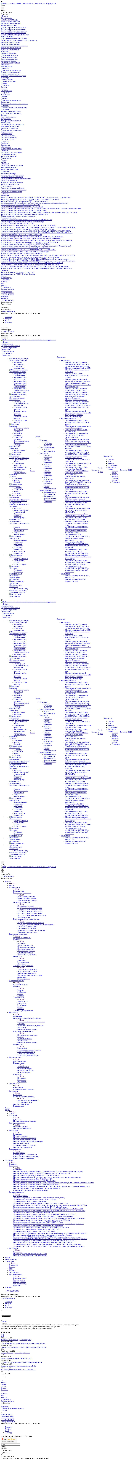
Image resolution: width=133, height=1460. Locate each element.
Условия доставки (7, 1416)
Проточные (21, 1078)
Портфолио (13, 1164)
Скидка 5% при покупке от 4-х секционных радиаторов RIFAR (23, 1347)
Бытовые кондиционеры (26, 896)
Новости (4, 1393)
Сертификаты (6, 1399)
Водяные (20, 990)
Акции (3, 1384)
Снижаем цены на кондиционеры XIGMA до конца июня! (21, 1362)
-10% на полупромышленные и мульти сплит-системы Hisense (23, 1343)
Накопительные (23, 1067)
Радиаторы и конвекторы (22, 938)
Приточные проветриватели (27, 1035)
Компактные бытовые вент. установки (31, 1022)
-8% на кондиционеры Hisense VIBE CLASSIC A (18, 1370)
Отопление (17, 1119)
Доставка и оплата (19, 1278)
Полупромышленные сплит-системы (30, 923)
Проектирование (19, 1153)
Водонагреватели (19, 1061)
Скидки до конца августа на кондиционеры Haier (18, 1366)
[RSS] (1, 1311)
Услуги (11, 1113)
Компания (4, 1390)
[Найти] (2, 8)
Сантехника (17, 1095)
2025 (2, 1336)
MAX (7, 320)
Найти (3, 1446)
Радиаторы (21, 943)
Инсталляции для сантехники (28, 1100)
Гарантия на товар (7, 1418)
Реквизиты (5, 1407)
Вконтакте (8, 317)
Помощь (4, 1410)
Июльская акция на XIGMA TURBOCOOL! (16, 1358)
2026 (2, 1334)
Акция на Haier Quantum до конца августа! (16, 1340)
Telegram (8, 319)
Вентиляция (17, 1016)
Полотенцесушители (20, 984)
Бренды (3, 1388)
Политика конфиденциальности (12, 1408)
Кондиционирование (20, 1126)
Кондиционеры (18, 891)
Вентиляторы (22, 1048)
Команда (4, 1397)
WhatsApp (8, 322)
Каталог (12, 885)
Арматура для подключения (27, 969)
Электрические (22, 1001)
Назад (13, 883)
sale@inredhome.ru (8, 311)
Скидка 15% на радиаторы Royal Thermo (15, 1353)
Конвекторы (21, 960)
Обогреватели (18, 1087)
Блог (2, 1395)
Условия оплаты (6, 1414)
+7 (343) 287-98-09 (7, 300)
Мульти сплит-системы (25, 906)
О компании (13, 1265)
